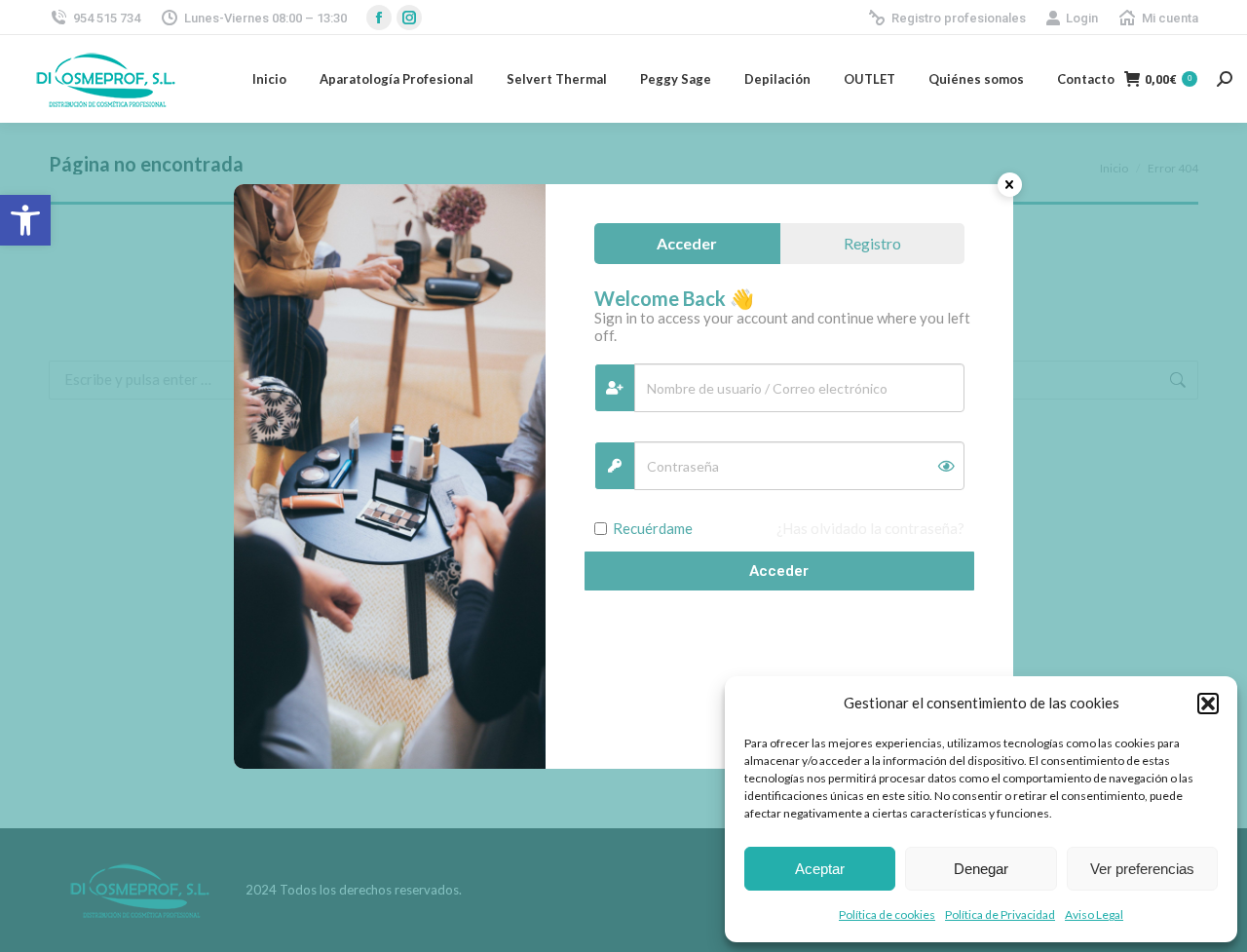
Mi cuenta (1170, 18)
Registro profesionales (958, 18)
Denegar (981, 868)
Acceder (779, 571)
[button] (25, 220)
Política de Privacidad (1000, 914)
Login (1082, 18)
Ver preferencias (1142, 868)
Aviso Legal (1094, 914)
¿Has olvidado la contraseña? (870, 528)
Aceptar (820, 868)
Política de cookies (887, 914)
